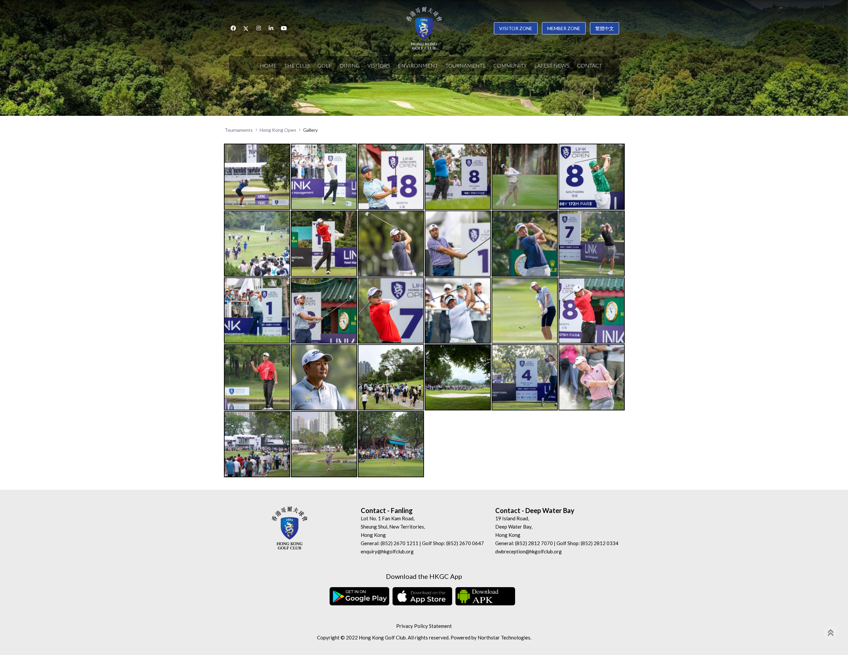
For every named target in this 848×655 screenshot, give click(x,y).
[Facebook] (233, 28)
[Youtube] (284, 28)
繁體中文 (604, 28)
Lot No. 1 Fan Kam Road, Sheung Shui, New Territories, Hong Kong (393, 526)
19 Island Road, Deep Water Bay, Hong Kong (513, 526)
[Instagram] (258, 28)
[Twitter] (246, 28)
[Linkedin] (271, 28)
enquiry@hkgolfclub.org (387, 551)
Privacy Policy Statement (424, 626)
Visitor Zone (515, 28)
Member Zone (563, 28)
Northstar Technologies (504, 637)
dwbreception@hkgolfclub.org (528, 551)
